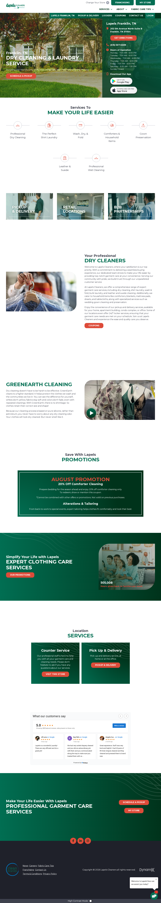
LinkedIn (80, 841)
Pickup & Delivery (105, 665)
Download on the (125, 90)
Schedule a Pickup (21, 76)
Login (150, 15)
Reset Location (107, 2)
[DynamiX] (147, 870)
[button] (105, 9)
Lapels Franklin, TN (62, 15)
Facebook (73, 841)
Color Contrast (91, 901)
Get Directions (123, 38)
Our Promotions (20, 575)
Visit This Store (55, 674)
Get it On (123, 81)
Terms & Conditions (32, 874)
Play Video (91, 413)
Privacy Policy (50, 874)
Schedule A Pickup (134, 802)
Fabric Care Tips (46, 866)
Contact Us (40, 870)
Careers (33, 866)
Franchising (122, 2)
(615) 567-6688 (118, 45)
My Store (145, 2)
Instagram (88, 841)
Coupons (94, 325)
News (25, 866)
